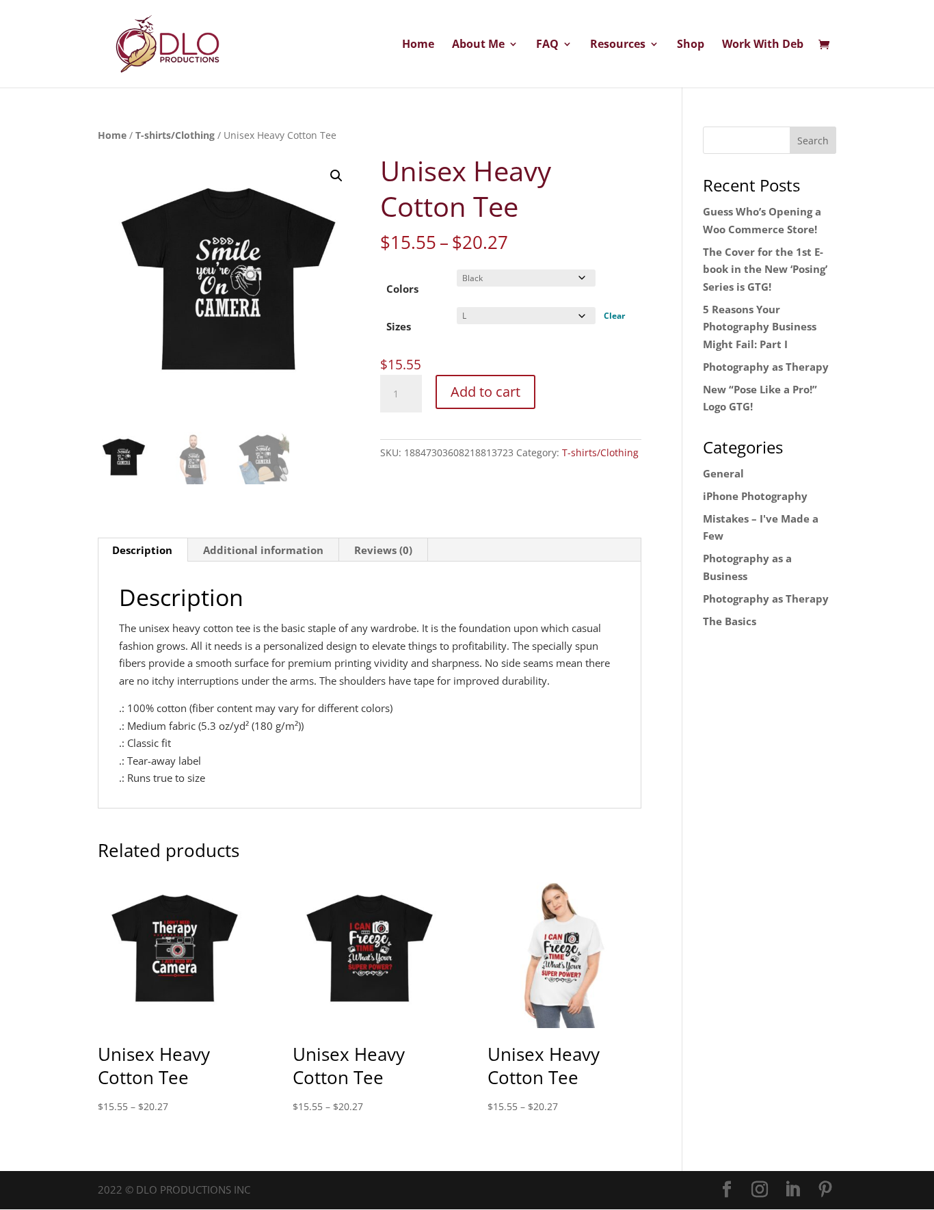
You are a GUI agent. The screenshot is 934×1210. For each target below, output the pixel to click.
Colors (402, 288)
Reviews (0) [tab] (383, 550)
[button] (336, 175)
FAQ (547, 45)
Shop (690, 45)
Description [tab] (142, 550)
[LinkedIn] (792, 1190)
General (723, 473)
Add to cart (485, 391)
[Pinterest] (825, 1190)
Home (418, 45)
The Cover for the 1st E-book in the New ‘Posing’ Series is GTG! (765, 269)
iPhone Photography (755, 496)
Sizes (398, 326)
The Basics (729, 621)
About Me (478, 45)
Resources (617, 45)
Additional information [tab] (263, 550)
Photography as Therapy (766, 366)
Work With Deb (762, 45)
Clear (614, 315)
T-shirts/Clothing (175, 135)
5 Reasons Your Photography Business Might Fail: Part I (759, 326)
